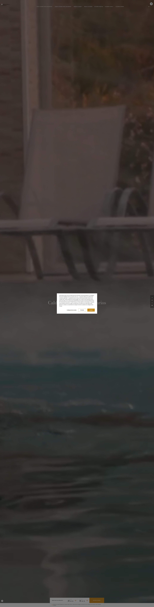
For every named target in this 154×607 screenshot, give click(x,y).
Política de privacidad (83, 298)
